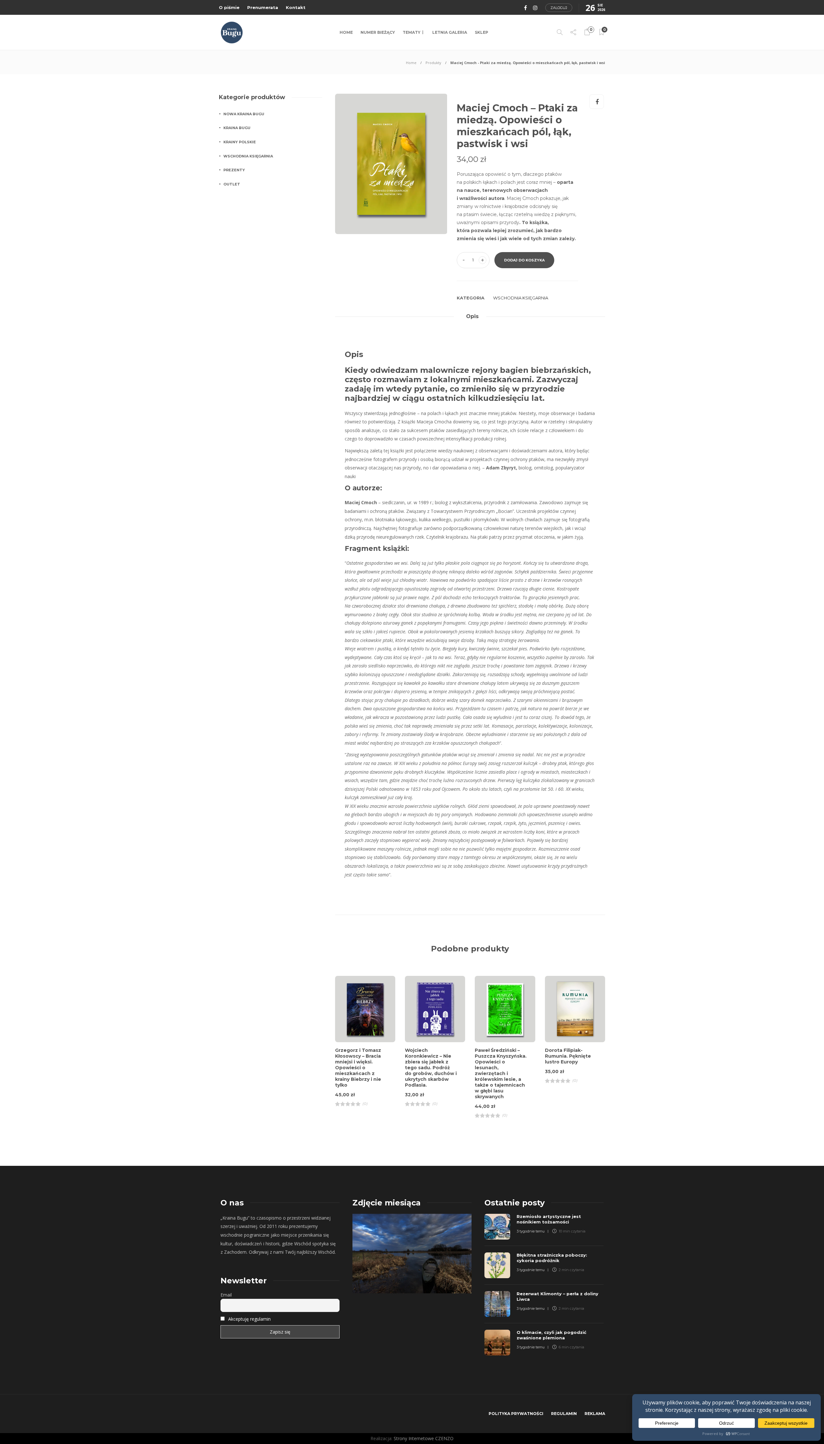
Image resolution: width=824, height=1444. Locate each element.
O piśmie (229, 7)
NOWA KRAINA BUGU (243, 114)
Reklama (595, 1413)
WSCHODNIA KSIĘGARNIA (520, 297)
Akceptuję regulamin (249, 1319)
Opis (472, 316)
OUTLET (231, 184)
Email (226, 1295)
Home (346, 32)
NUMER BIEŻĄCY (377, 32)
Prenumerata (262, 7)
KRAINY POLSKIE (239, 142)
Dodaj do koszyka (524, 260)
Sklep (481, 32)
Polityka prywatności (516, 1413)
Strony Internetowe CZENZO (424, 1438)
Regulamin (564, 1413)
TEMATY (411, 32)
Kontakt (295, 7)
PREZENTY (234, 170)
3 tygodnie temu (531, 1231)
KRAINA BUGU (236, 128)
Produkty (433, 62)
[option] (391, 164)
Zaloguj (558, 7)
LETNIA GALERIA (449, 32)
